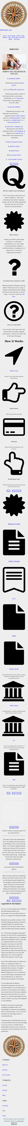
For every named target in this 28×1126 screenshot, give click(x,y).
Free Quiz (5, 1106)
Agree (14, 1124)
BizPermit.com (6, 30)
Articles (4, 1090)
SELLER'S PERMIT (14, 107)
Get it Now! (14, 164)
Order (4, 1116)
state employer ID (19, 131)
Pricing (18, 36)
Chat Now (17, 39)
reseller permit (16, 120)
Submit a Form (14, 371)
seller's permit (20, 116)
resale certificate (12, 122)
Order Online (16, 491)
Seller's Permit (14, 561)
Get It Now (15, 37)
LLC (6, 89)
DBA (11, 89)
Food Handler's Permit (15, 159)
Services (5, 37)
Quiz (9, 37)
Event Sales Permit (15, 155)
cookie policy (20, 1121)
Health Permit (14, 151)
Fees (8, 491)
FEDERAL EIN (18, 127)
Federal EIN (19, 133)
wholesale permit (15, 118)
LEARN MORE (14, 827)
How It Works (12, 36)
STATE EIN (10, 127)
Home (5, 36)
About (10, 39)
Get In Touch (6, 1075)
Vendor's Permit (15, 146)
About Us (5, 1065)
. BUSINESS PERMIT (14, 78)
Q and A (4, 1085)
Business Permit (14, 524)
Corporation (20, 89)
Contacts (22, 37)
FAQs (22, 36)
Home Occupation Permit (14, 142)
